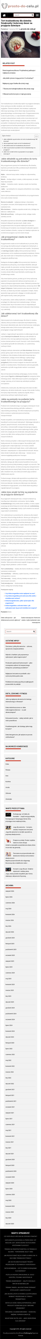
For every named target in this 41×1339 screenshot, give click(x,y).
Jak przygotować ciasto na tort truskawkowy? (17, 143)
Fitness (8, 770)
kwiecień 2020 (10, 1206)
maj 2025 (8, 978)
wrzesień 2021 (10, 1107)
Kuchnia (8, 781)
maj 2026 (8, 908)
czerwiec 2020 (10, 1194)
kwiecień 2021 (10, 1136)
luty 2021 (8, 1148)
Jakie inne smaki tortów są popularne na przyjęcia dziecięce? (18, 153)
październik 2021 (11, 1101)
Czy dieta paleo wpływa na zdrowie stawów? (20, 1236)
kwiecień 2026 (10, 914)
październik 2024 (11, 1013)
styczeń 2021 (10, 1153)
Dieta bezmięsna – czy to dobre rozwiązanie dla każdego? (20, 1269)
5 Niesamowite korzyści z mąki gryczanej (17, 94)
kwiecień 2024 (10, 1031)
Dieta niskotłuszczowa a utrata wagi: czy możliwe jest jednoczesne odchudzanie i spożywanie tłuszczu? (20, 1242)
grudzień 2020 (10, 1159)
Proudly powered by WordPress (13, 1333)
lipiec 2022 (9, 1048)
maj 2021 (8, 1130)
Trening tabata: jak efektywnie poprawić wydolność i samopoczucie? (21, 1289)
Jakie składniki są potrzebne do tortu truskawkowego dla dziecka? (20, 140)
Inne (7, 776)
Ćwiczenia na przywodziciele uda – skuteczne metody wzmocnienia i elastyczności (21, 856)
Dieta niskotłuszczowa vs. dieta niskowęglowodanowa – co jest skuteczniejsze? (16, 710)
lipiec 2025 (9, 967)
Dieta (9, 612)
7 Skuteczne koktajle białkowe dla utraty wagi (18, 89)
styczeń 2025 (10, 1002)
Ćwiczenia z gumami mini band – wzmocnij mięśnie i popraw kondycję (20, 1313)
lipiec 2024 (9, 1025)
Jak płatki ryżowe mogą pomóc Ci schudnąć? (18, 78)
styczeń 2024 (10, 1037)
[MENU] (37, 15)
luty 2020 (8, 1218)
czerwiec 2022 (10, 1054)
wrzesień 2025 (10, 955)
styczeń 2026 (10, 932)
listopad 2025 (10, 943)
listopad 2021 (10, 1095)
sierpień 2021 (10, 1113)
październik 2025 (11, 949)
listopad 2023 (10, 1043)
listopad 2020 (10, 1165)
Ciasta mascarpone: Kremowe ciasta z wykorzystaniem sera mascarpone (30, 620)
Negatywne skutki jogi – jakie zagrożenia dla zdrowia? (20, 1319)
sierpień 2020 (10, 1183)
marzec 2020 (10, 1212)
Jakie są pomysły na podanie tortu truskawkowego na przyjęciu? (19, 149)
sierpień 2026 (10, 891)
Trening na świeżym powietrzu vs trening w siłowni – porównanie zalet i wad (20, 1250)
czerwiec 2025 (10, 973)
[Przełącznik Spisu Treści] (35, 136)
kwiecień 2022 (10, 1066)
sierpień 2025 (10, 961)
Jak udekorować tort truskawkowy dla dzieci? (16, 145)
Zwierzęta (9, 799)
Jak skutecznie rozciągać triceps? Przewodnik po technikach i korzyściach (20, 1263)
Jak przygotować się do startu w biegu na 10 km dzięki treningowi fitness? (20, 1257)
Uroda (8, 787)
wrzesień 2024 (10, 1019)
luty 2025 (8, 996)
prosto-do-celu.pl (28, 29)
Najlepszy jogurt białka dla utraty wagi (16, 83)
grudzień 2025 (10, 938)
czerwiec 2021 (10, 1124)
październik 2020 (11, 1171)
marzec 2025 (10, 990)
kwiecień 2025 (10, 984)
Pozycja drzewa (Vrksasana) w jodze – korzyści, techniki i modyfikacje (20, 1276)
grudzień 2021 (10, 1089)
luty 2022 (8, 1078)
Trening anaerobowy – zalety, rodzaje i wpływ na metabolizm (20, 1282)
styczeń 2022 (10, 1083)
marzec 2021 (10, 1142)
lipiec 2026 (9, 897)
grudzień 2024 (10, 1008)
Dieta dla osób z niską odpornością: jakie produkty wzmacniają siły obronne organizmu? (20, 1305)
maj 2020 (8, 1200)
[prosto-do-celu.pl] (4, 15)
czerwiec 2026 (10, 903)
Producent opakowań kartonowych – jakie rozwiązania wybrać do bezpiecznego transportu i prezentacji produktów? (19, 665)
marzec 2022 (10, 1072)
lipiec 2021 (9, 1118)
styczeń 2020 (10, 1224)
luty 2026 (8, 926)
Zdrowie (8, 793)
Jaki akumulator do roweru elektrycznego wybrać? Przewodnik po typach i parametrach (20, 1296)
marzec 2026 (10, 920)
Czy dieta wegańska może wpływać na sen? (20, 593)
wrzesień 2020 (10, 1177)
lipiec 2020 (9, 1189)
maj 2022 (8, 1060)
